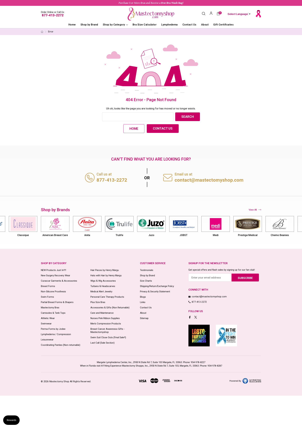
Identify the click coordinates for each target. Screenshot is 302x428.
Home (72, 24)
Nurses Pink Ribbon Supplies (105, 318)
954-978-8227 (198, 362)
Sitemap (144, 318)
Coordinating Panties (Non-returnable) (60, 345)
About (205, 24)
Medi (215, 235)
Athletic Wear (48, 318)
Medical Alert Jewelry (101, 291)
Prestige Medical (247, 235)
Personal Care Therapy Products (107, 296)
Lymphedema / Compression (56, 334)
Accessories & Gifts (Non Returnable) (109, 307)
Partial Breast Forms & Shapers (57, 302)
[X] (196, 317)
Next (261, 228)
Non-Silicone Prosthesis (53, 291)
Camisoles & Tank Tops (53, 312)
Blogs (143, 296)
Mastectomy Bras (50, 307)
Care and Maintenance (102, 312)
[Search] (203, 14)
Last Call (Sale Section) (102, 342)
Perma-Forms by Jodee (53, 329)
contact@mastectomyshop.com (209, 180)
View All (253, 209)
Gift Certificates (223, 24)
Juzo (151, 235)
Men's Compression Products (105, 323)
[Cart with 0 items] (218, 14)
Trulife (119, 235)
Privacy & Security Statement (155, 291)
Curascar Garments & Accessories (59, 280)
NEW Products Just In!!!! (53, 270)
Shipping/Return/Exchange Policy (157, 286)
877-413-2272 (53, 15)
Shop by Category (114, 24)
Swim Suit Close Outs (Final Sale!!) (108, 337)
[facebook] (190, 317)
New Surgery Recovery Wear (55, 275)
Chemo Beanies (280, 235)
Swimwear (46, 323)
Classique (23, 235)
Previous (40, 228)
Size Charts (146, 280)
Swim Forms (47, 296)
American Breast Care (55, 235)
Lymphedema (169, 24)
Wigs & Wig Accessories (103, 280)
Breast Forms (48, 286)
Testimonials (146, 270)
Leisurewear (47, 339)
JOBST (183, 235)
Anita (87, 235)
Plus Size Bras (97, 302)
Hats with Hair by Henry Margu (106, 275)
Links (142, 302)
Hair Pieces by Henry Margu (104, 270)
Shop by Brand (89, 24)
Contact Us (189, 24)
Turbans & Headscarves (102, 286)
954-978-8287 (215, 365)
